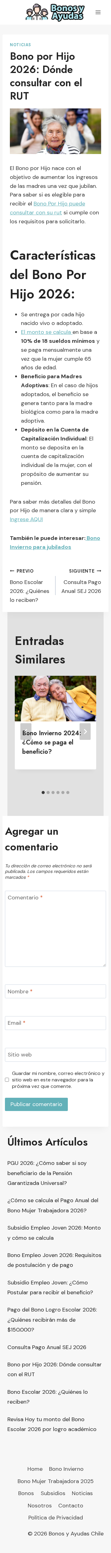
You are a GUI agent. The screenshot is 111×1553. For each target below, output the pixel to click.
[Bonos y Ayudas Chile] (55, 12)
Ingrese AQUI (26, 519)
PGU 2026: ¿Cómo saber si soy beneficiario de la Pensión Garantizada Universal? (47, 1173)
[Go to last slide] (25, 731)
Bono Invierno (66, 1469)
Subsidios (53, 1493)
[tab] (43, 792)
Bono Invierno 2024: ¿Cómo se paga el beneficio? (51, 742)
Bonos (26, 1493)
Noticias (20, 45)
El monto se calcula (46, 332)
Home (35, 1469)
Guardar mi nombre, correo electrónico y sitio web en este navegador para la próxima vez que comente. (58, 1079)
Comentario (25, 898)
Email (17, 1023)
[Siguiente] (85, 731)
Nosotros (40, 1505)
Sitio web (20, 1054)
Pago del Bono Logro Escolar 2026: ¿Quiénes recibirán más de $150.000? (52, 1319)
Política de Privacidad (55, 1517)
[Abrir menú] (98, 12)
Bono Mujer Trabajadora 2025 (56, 1481)
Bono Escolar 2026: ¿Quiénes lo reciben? (29, 586)
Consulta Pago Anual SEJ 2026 (81, 581)
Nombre (20, 991)
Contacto (70, 1505)
